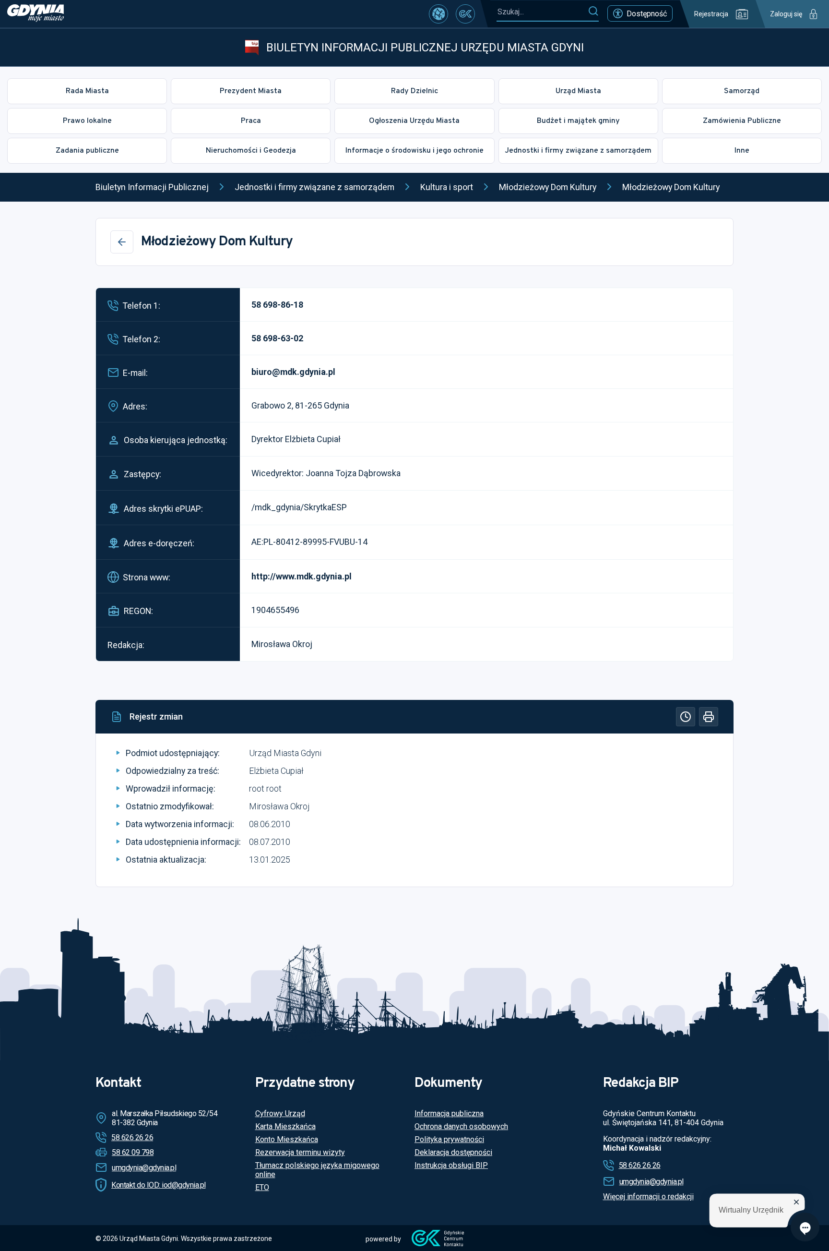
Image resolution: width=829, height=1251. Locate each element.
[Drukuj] (708, 716)
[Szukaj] (593, 11)
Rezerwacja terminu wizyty (300, 1152)
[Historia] (685, 716)
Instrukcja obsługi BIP (451, 1165)
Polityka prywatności (449, 1139)
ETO (262, 1187)
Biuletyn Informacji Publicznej (152, 187)
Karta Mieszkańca (285, 1126)
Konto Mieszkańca (286, 1139)
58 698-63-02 (277, 338)
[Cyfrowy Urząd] (438, 14)
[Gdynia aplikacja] (465, 14)
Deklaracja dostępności (453, 1152)
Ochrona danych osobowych (461, 1126)
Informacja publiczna (449, 1113)
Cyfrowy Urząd (280, 1113)
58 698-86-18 (277, 305)
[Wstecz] (121, 241)
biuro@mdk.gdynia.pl (293, 372)
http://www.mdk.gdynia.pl (301, 576)
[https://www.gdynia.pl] (35, 14)
